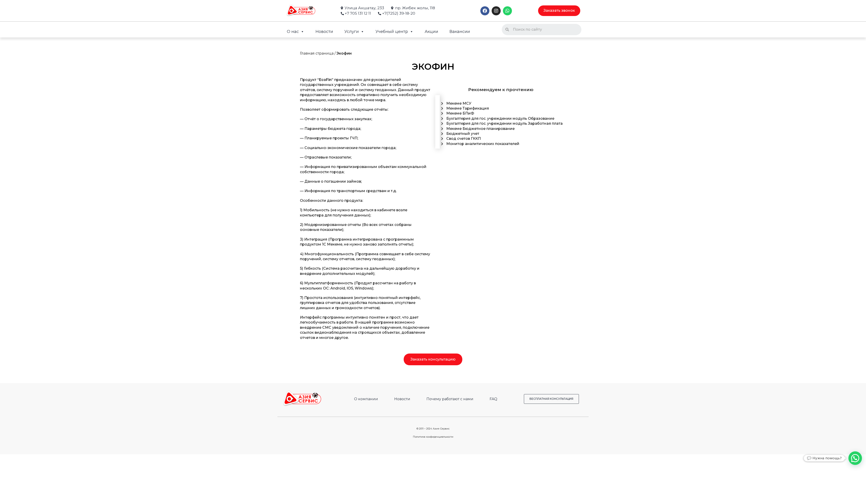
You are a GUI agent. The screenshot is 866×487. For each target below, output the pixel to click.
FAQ (493, 399)
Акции (431, 31)
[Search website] (479, 31)
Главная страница (317, 53)
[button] (559, 10)
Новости (324, 31)
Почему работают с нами (449, 399)
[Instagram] (496, 10)
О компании (366, 399)
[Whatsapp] (507, 10)
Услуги (351, 31)
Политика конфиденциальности (433, 436)
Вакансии (459, 31)
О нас (293, 31)
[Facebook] (484, 10)
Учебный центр (391, 31)
